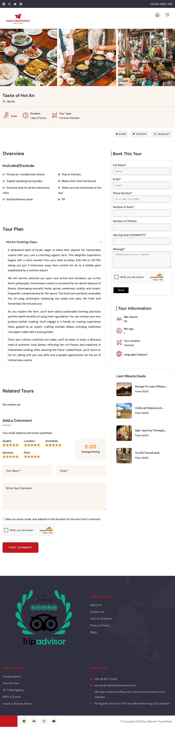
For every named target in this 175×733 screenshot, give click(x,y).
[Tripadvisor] (34, 721)
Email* (117, 179)
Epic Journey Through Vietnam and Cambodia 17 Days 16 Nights (150, 430)
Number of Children (125, 221)
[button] (169, 55)
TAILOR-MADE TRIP (161, 4)
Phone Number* (122, 193)
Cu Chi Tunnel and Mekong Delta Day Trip (149, 453)
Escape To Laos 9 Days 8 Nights (150, 386)
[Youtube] (54, 721)
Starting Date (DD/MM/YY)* (129, 235)
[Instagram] (44, 721)
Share (122, 134)
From (138, 391)
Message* (119, 249)
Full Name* (119, 165)
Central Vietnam (69, 118)
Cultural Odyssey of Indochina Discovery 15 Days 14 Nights (150, 408)
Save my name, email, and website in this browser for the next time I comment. (53, 519)
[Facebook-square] (24, 721)
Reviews (141, 134)
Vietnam (129, 345)
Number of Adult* (123, 207)
